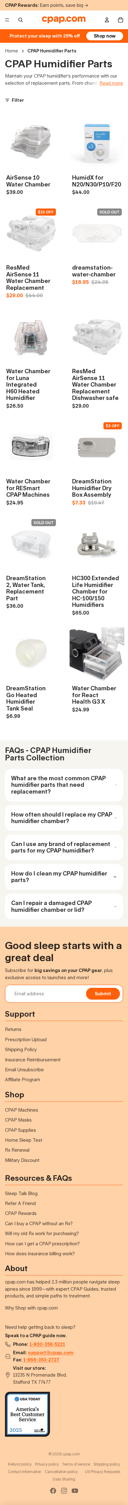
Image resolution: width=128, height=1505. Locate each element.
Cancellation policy (61, 1471)
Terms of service (76, 1464)
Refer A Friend (20, 1203)
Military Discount (22, 1160)
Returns (13, 1029)
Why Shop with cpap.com (31, 1307)
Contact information (24, 1471)
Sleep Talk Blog (21, 1193)
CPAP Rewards (21, 1213)
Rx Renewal (17, 1150)
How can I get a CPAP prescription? (42, 1243)
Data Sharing (64, 1479)
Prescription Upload (26, 1039)
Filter (18, 100)
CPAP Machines (21, 1110)
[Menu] (7, 20)
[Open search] (20, 20)
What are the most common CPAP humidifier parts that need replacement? (58, 785)
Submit (103, 993)
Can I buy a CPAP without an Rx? (39, 1223)
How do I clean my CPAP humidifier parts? (59, 877)
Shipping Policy (21, 1049)
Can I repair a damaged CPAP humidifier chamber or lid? (51, 906)
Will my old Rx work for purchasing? (42, 1233)
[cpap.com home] (63, 20)
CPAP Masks (18, 1119)
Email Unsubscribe (24, 1069)
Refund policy (20, 1464)
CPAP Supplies (20, 1130)
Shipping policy (107, 1464)
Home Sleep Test (23, 1140)
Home (11, 50)
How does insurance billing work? (40, 1253)
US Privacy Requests (102, 1471)
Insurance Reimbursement (33, 1059)
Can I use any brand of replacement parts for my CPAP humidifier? (60, 847)
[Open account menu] (107, 20)
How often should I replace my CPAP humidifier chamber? (61, 818)
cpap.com (71, 1454)
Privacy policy (47, 1464)
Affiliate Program (22, 1079)
